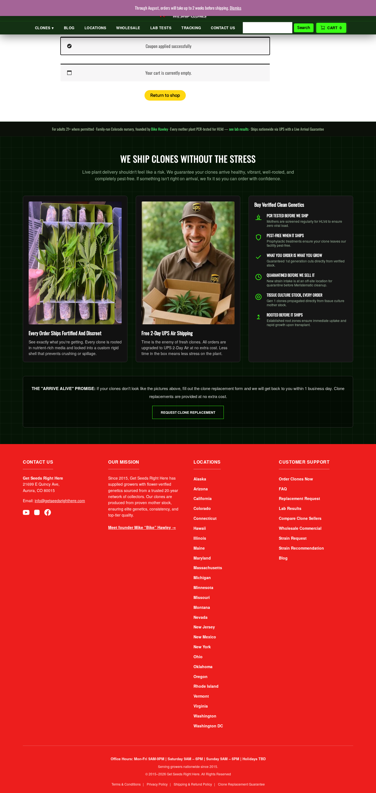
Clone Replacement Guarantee (241, 784)
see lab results (239, 129)
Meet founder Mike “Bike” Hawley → (142, 527)
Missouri (202, 597)
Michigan (202, 577)
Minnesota (203, 587)
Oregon (201, 676)
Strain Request (293, 538)
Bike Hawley (159, 129)
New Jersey (204, 627)
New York (202, 646)
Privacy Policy (157, 784)
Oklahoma (203, 666)
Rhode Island (206, 686)
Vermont (201, 696)
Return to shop (165, 95)
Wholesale (128, 27)
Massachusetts (208, 567)
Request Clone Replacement (188, 412)
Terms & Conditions (126, 784)
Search (303, 27)
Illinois (200, 538)
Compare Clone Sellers (300, 518)
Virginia (201, 706)
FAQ (283, 488)
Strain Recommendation (301, 548)
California (203, 498)
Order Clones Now (296, 479)
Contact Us (223, 27)
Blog (69, 27)
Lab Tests (161, 27)
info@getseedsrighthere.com (60, 500)
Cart (334, 27)
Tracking (191, 27)
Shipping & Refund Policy (193, 784)
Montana (202, 607)
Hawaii (200, 528)
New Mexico (205, 636)
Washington (205, 716)
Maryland (202, 558)
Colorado (202, 508)
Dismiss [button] (235, 8)
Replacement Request (299, 498)
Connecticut (205, 518)
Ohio (198, 656)
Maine (199, 548)
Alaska (200, 479)
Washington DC (208, 726)
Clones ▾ (44, 27)
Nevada (201, 617)
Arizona (201, 488)
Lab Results (290, 508)
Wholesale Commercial (300, 528)
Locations (96, 27)
